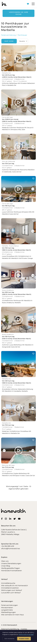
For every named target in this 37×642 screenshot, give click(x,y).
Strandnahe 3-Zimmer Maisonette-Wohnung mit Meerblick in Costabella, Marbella (17, 390)
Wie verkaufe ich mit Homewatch (14, 585)
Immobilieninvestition (10, 588)
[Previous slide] (4, 58)
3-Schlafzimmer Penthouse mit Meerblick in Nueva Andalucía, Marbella (17, 301)
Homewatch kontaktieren (11, 571)
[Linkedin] (10, 518)
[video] (18, 58)
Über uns (4, 561)
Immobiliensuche (8, 583)
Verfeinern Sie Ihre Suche (18, 13)
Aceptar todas (24, 638)
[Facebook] (2, 518)
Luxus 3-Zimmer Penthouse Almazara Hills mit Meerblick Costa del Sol (18, 213)
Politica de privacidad (26, 634)
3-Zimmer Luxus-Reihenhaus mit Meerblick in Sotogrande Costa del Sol (17, 346)
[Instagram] (6, 518)
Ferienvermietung (8, 35)
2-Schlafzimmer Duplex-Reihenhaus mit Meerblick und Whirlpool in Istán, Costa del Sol (18, 474)
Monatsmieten (7, 608)
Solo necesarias (9, 638)
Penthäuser (22, 35)
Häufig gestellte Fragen (10, 568)
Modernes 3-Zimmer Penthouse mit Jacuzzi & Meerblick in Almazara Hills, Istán (17, 129)
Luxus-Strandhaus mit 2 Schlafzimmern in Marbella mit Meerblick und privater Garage (17, 257)
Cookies (24, 629)
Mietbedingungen (8, 612)
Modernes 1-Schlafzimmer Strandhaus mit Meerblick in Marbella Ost (16, 432)
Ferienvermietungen (9, 605)
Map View (9, 41)
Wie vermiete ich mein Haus (12, 615)
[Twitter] (15, 518)
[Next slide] (32, 58)
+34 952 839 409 (7, 546)
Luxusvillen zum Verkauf (10, 593)
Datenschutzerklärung (10, 629)
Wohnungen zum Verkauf (11, 590)
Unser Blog (5, 566)
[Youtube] (19, 518)
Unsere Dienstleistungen (11, 563)
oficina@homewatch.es (10, 548)
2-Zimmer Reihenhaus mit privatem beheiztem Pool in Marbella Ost (18, 84)
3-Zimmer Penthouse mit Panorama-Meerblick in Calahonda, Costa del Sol (18, 171)
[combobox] (23, 41)
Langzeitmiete (7, 610)
